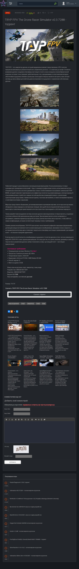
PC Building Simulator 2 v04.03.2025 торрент (46, 322)
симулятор (30, 303)
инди (43, 303)
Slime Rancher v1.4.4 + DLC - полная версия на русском (25, 547)
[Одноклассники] (12, 311)
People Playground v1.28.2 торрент (20, 482)
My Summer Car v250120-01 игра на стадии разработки (25, 507)
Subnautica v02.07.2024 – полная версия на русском (25, 490)
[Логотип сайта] (3, 3)
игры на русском (14, 303)
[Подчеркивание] (12, 419)
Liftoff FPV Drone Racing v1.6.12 (13, 321)
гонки (38, 303)
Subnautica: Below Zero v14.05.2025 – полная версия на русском (28, 555)
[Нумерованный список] (28, 419)
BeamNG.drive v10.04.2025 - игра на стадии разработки (26, 515)
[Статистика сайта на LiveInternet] (69, 567)
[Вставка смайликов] (32, 419)
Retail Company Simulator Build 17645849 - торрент (61, 322)
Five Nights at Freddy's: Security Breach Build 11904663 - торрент (28, 539)
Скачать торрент (39, 294)
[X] (14, 311)
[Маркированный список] (25, 419)
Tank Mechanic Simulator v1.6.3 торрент (60, 357)
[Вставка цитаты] (35, 419)
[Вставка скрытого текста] (44, 419)
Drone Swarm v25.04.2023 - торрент (12, 357)
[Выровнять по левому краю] (15, 419)
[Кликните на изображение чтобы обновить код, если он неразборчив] (21, 452)
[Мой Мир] (17, 311)
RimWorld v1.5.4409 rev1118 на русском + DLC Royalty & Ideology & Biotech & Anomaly (34, 498)
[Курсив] (9, 419)
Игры (7, 12)
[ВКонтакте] (9, 311)
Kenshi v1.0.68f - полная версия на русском (22, 531)
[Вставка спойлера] (41, 419)
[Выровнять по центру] (18, 419)
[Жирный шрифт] (6, 419)
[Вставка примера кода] (38, 419)
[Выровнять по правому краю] (21, 419)
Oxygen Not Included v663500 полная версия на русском (26, 523)
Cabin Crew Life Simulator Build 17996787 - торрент (30, 357)
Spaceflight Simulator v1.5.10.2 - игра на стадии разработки (46, 357)
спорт (23, 303)
